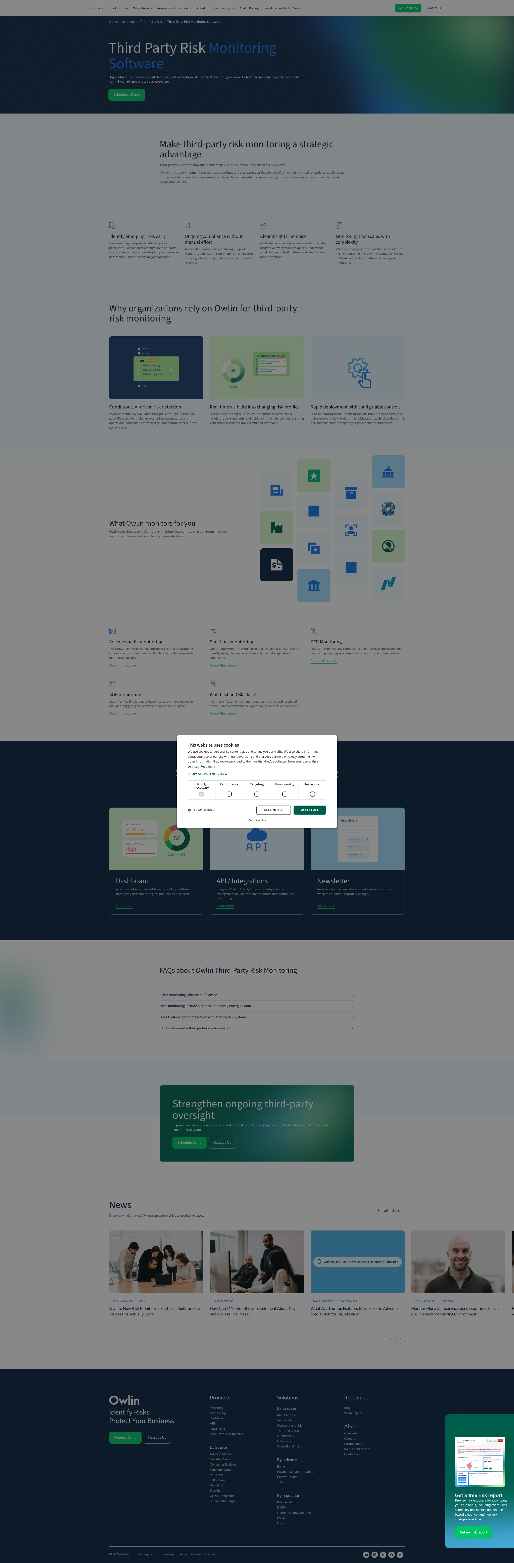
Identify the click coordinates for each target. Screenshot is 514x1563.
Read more (207, 767)
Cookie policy (257, 820)
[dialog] (257, 781)
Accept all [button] (310, 810)
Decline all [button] (273, 810)
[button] (257, 774)
